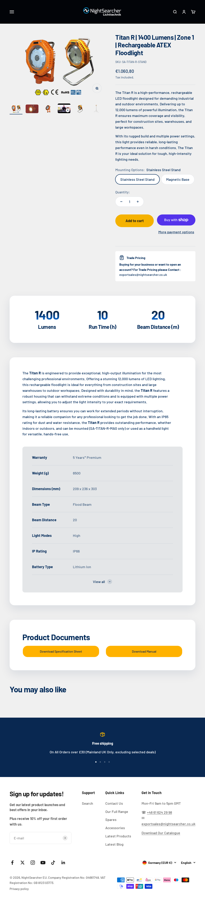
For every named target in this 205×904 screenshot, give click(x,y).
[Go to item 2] (32, 109)
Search (87, 803)
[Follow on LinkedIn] (63, 862)
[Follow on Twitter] (22, 862)
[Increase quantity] (138, 201)
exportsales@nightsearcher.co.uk (168, 824)
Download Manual (144, 651)
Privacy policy (19, 889)
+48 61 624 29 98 (159, 812)
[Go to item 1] (16, 109)
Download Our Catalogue (161, 833)
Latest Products (118, 836)
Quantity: (122, 192)
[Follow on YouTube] (43, 862)
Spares (111, 819)
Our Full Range (116, 811)
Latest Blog (114, 844)
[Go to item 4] (64, 109)
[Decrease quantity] (121, 201)
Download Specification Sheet (61, 651)
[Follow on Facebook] (12, 862)
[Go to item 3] (48, 109)
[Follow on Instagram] (32, 862)
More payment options (176, 232)
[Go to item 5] (80, 109)
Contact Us (114, 803)
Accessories (115, 828)
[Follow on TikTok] (53, 862)
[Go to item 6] (96, 109)
